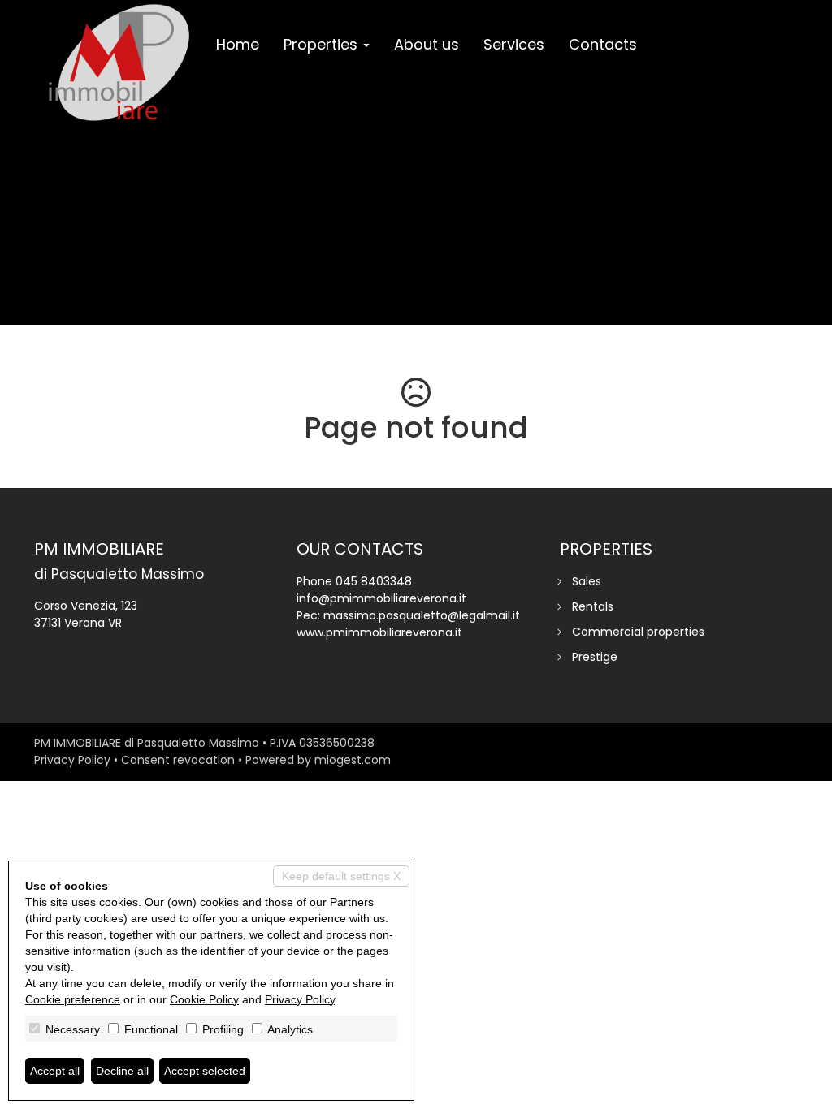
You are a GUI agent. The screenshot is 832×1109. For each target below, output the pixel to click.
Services (513, 44)
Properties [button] (323, 44)
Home (237, 44)
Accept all (55, 1070)
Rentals (592, 606)
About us (426, 44)
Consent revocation (178, 760)
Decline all (122, 1070)
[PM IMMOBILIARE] (119, 62)
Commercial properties (638, 632)
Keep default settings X (341, 876)
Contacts (603, 44)
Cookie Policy (204, 999)
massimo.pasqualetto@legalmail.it (421, 615)
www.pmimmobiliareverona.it (379, 632)
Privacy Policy (72, 760)
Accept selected (204, 1070)
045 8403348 (374, 581)
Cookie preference (72, 999)
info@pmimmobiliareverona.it (381, 598)
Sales (586, 581)
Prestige (595, 657)
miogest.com (352, 760)
